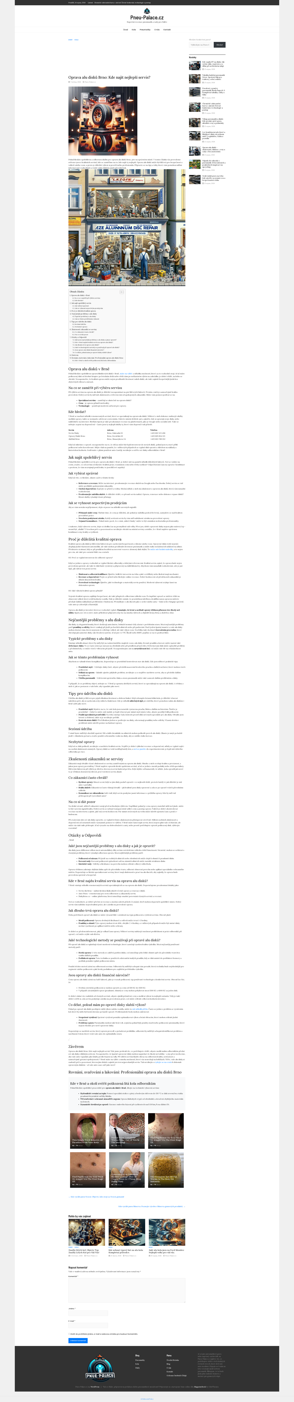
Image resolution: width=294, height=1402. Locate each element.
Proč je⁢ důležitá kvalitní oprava (83, 311)
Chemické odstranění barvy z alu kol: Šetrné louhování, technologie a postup (212, 107)
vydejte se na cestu (163, 1062)
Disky (70, 40)
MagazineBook (200, 1387)
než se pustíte (140, 749)
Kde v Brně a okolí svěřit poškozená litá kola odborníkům (95, 361)
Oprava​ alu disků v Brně (80, 295)
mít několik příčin (140, 1009)
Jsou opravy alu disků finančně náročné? (89, 350)
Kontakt (167, 29)
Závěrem (74, 355)
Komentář (73, 1276)
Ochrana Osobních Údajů (177, 1376)
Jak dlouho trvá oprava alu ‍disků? (87, 345)
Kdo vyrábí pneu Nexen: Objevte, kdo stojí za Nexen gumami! (96, 1197)
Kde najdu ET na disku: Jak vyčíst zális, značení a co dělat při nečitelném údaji (123, 2)
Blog (168, 1364)
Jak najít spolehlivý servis (81, 303)
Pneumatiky (145, 29)
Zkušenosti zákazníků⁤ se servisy (84, 329)
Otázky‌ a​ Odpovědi (78, 337)
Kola (134, 29)
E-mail (71, 1321)
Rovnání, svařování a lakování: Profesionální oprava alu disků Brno (97, 358)
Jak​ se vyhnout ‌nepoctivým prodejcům (89, 308)
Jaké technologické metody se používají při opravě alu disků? (97, 347)
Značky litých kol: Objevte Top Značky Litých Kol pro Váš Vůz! (84, 1251)
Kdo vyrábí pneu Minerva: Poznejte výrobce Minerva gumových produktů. (152, 1206)
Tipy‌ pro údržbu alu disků (81, 322)
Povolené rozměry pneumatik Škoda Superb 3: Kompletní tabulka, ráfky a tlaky (213, 91)
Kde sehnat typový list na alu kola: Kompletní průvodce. (126, 1251)
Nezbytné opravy (81, 327)
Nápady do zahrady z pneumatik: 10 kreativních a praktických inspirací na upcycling (213, 164)
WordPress (95, 1387)
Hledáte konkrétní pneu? (200, 39)
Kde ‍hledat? (79, 300)
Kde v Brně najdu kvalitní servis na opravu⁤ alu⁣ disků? (94, 342)
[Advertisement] (126, 58)
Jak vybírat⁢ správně (82, 306)
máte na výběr (126, 373)
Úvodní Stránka (173, 1360)
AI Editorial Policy (147, 1399)
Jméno (72, 1308)
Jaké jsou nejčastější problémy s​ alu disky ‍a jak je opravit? (96, 340)
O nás (157, 29)
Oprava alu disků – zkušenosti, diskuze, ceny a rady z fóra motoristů (213, 149)
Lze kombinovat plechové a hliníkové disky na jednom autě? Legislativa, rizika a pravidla (213, 135)
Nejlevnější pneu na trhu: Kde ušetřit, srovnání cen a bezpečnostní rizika (213, 178)
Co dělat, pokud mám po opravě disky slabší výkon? (93, 352)
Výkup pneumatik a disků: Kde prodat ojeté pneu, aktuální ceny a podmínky (213, 121)
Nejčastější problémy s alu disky (84, 314)
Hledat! (219, 45)
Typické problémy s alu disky (85, 316)
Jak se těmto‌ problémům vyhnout (87, 319)
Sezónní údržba (80, 324)
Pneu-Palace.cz (147, 17)
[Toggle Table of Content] (120, 292)
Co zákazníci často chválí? (84, 332)
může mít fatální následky (161, 549)
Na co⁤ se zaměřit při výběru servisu (87, 298)
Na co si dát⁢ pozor (81, 335)
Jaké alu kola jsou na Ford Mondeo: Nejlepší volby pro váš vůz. (166, 1251)
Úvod (125, 29)
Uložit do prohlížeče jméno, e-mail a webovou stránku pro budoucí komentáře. (104, 1334)
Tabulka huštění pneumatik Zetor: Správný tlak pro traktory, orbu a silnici (213, 77)
